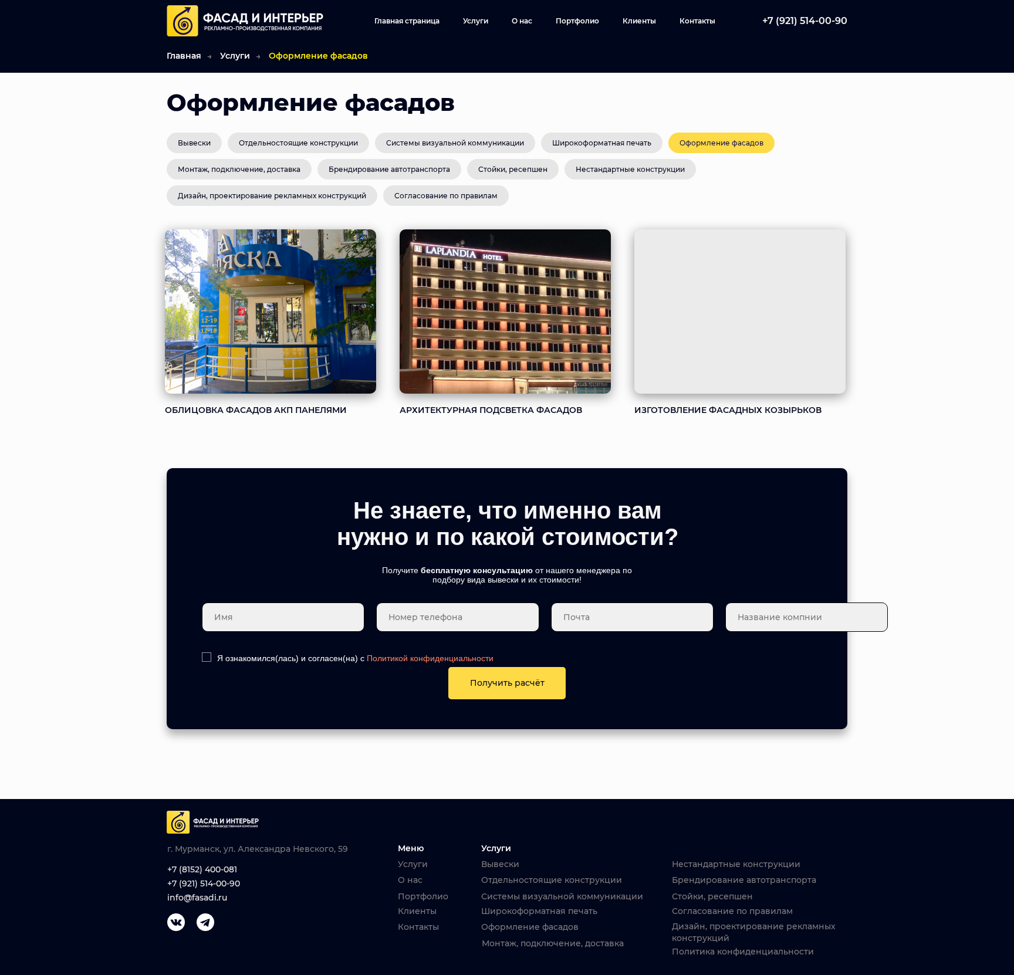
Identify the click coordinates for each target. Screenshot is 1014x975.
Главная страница (407, 20)
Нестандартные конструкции (630, 169)
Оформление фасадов (721, 142)
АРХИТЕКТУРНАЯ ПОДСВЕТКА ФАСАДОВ (491, 410)
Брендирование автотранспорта (389, 169)
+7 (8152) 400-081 (202, 869)
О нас (522, 20)
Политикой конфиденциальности (430, 658)
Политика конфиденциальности (743, 951)
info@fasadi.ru (197, 897)
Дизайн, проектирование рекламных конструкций (272, 195)
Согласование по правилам (446, 195)
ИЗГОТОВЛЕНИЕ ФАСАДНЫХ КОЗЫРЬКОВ (728, 410)
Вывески (194, 142)
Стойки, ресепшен (512, 169)
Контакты (697, 20)
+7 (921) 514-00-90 (203, 883)
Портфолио (577, 20)
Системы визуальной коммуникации (455, 142)
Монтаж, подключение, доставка (239, 169)
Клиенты (639, 20)
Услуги (475, 20)
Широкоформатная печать (601, 142)
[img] (270, 311)
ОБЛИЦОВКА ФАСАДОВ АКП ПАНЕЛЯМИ (256, 410)
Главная (184, 55)
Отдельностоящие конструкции (298, 142)
